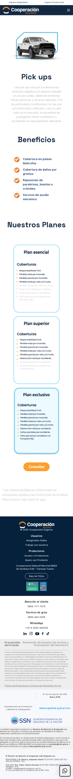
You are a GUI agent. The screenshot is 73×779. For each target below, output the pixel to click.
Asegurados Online (36, 540)
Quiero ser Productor (36, 560)
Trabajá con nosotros (36, 545)
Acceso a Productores (36, 555)
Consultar (37, 466)
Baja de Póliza (36, 576)
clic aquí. (40, 499)
